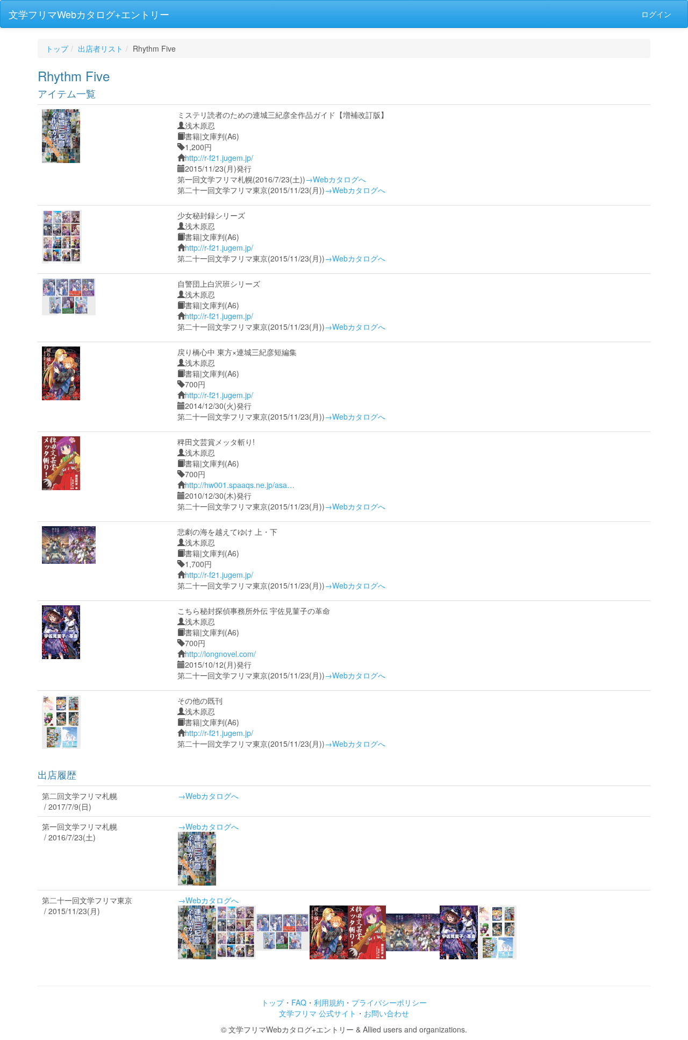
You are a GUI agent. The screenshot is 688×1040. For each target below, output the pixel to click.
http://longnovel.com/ (220, 653)
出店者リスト (100, 48)
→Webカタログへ (335, 179)
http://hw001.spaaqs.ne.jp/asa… (240, 484)
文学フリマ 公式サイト (317, 1013)
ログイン (656, 14)
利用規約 (329, 1002)
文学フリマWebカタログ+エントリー (89, 14)
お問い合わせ (386, 1013)
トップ (57, 48)
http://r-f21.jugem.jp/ (219, 157)
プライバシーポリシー (389, 1002)
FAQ (298, 1002)
